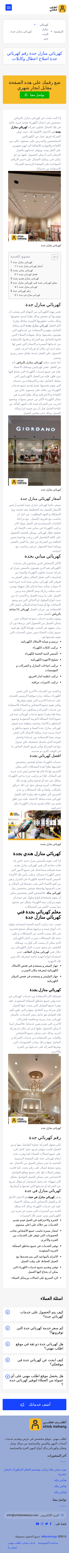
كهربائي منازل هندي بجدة (26, 278)
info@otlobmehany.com (22, 1515)
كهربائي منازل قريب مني (44, 31)
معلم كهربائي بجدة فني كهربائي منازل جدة (35, 282)
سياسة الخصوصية (48, 1542)
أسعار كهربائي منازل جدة (31, 266)
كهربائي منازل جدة (22, 262)
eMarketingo (49, 1536)
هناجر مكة (60, 1480)
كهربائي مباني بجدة (23, 270)
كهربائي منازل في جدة (29, 295)
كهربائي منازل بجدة (28, 287)
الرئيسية (58, 31)
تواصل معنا (36, 95)
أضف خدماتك (39, 1404)
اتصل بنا (12, 1547)
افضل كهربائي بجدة (28, 274)
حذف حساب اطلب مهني (21, 1542)
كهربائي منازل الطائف (37, 952)
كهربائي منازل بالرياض (29, 362)
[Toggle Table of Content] (53, 257)
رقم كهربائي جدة (22, 290)
